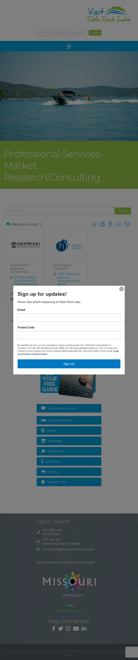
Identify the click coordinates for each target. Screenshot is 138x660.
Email (21, 309)
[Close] (121, 289)
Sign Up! (69, 364)
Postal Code (26, 327)
